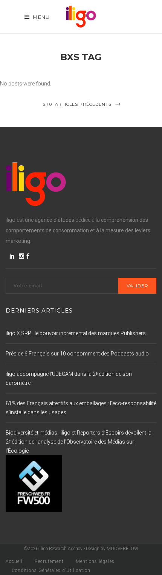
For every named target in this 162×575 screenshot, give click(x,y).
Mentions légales (95, 561)
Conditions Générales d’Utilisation (51, 570)
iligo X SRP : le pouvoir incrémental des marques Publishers (76, 333)
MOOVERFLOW (122, 548)
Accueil (14, 561)
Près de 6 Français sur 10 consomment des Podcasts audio (77, 354)
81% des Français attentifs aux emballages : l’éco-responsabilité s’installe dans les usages (81, 407)
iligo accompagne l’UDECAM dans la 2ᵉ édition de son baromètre (69, 378)
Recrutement (49, 561)
